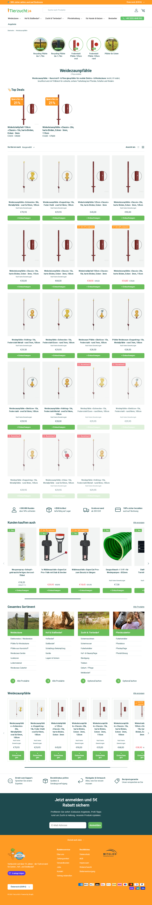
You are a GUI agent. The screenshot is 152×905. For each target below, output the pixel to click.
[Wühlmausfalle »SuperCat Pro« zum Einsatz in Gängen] (85, 547)
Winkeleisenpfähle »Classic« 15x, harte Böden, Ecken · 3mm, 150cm (58, 272)
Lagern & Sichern (52, 658)
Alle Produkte (138, 607)
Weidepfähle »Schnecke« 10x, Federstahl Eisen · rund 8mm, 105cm (93, 409)
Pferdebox (120, 643)
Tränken (84, 663)
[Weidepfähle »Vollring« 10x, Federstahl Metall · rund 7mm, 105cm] (24, 314)
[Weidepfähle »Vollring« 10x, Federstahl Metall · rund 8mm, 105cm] (93, 454)
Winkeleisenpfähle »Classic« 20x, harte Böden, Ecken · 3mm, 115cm (128, 272)
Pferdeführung (122, 653)
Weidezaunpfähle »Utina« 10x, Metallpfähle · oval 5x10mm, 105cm (58, 481)
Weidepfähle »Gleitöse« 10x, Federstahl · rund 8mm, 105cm (128, 409)
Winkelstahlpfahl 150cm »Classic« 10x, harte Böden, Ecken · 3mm (93, 272)
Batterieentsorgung (87, 871)
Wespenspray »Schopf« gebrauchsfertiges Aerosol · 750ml (22, 572)
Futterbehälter (86, 648)
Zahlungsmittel (63, 858)
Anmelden (95, 825)
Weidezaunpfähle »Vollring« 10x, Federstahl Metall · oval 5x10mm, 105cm (58, 411)
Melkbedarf (85, 673)
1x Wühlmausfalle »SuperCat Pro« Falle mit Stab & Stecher (54, 571)
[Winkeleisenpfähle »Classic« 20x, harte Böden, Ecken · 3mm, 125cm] (128, 176)
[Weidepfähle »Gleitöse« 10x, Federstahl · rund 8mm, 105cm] (128, 383)
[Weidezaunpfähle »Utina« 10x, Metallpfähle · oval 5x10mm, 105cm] (58, 454)
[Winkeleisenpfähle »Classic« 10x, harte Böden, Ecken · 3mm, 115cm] (24, 245)
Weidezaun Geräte (17, 653)
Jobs (59, 867)
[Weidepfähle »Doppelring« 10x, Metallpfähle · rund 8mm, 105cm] (24, 454)
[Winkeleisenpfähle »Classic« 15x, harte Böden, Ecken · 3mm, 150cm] (58, 245)
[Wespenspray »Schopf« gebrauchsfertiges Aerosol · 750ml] (22, 547)
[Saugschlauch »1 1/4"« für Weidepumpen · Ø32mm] (117, 547)
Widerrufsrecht (86, 867)
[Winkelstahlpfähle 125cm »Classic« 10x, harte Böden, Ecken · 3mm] (93, 176)
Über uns (60, 854)
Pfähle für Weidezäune (19, 643)
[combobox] (82, 10)
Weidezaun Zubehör (18, 668)
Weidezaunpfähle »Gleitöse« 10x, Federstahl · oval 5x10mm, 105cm (23, 409)
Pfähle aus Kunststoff (19, 648)
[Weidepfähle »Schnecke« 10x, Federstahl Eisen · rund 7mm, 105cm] (58, 314)
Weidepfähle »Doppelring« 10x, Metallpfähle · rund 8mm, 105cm (24, 481)
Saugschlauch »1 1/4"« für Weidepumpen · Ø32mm (117, 571)
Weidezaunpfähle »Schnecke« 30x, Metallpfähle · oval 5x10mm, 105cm (23, 203)
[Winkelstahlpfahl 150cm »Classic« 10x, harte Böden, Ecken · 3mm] (93, 245)
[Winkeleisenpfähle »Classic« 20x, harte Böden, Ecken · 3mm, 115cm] (128, 245)
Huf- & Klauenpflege (89, 653)
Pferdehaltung (74, 18)
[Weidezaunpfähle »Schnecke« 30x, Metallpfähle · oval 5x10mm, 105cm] (24, 176)
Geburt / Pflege (87, 668)
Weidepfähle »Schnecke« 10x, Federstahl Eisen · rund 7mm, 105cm (58, 341)
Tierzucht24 (16, 894)
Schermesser (86, 643)
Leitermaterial (16, 663)
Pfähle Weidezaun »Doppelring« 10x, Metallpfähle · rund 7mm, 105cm (128, 341)
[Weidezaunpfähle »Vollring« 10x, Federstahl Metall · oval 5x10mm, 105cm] (58, 383)
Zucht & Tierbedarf (53, 18)
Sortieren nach (14, 147)
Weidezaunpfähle (21, 30)
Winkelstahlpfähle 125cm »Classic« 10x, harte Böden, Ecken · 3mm (93, 203)
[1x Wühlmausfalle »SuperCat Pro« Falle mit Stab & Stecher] (53, 547)
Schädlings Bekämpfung (55, 648)
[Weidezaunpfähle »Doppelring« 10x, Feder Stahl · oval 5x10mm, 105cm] (58, 176)
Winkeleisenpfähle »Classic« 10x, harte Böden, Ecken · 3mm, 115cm (24, 272)
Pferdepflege (121, 648)
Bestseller (113, 18)
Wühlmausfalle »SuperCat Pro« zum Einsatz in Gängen (85, 571)
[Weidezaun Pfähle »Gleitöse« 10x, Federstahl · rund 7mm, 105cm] (93, 314)
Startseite (11, 30)
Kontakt (60, 871)
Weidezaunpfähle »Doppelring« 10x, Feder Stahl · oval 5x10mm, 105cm (58, 203)
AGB (81, 858)
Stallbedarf (50, 643)
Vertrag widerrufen (64, 876)
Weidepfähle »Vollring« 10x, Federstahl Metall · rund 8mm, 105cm (93, 481)
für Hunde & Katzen (94, 18)
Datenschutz (85, 854)
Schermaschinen (87, 639)
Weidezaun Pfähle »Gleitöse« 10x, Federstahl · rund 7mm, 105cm (93, 341)
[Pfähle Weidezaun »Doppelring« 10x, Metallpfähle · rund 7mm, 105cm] (128, 314)
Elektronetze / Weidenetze (21, 639)
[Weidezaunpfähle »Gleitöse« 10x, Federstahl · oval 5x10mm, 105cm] (24, 383)
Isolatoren (14, 658)
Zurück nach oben (74, 840)
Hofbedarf (50, 639)
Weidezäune (13, 18)
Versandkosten (63, 863)
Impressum (84, 863)
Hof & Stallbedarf (32, 18)
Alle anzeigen (138, 522)
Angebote (12, 24)
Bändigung (85, 658)
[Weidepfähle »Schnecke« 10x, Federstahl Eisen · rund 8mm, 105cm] (93, 383)
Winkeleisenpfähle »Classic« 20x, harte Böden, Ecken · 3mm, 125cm (128, 203)
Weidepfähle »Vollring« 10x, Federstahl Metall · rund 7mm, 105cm (24, 341)
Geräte (48, 653)
